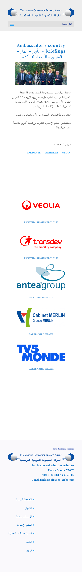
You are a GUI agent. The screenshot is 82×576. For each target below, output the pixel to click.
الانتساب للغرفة (24, 516)
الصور (29, 541)
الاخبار (28, 508)
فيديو (29, 550)
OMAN (66, 152)
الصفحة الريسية (24, 499)
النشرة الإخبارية (24, 525)
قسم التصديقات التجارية (20, 533)
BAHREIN (52, 152)
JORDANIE (34, 152)
